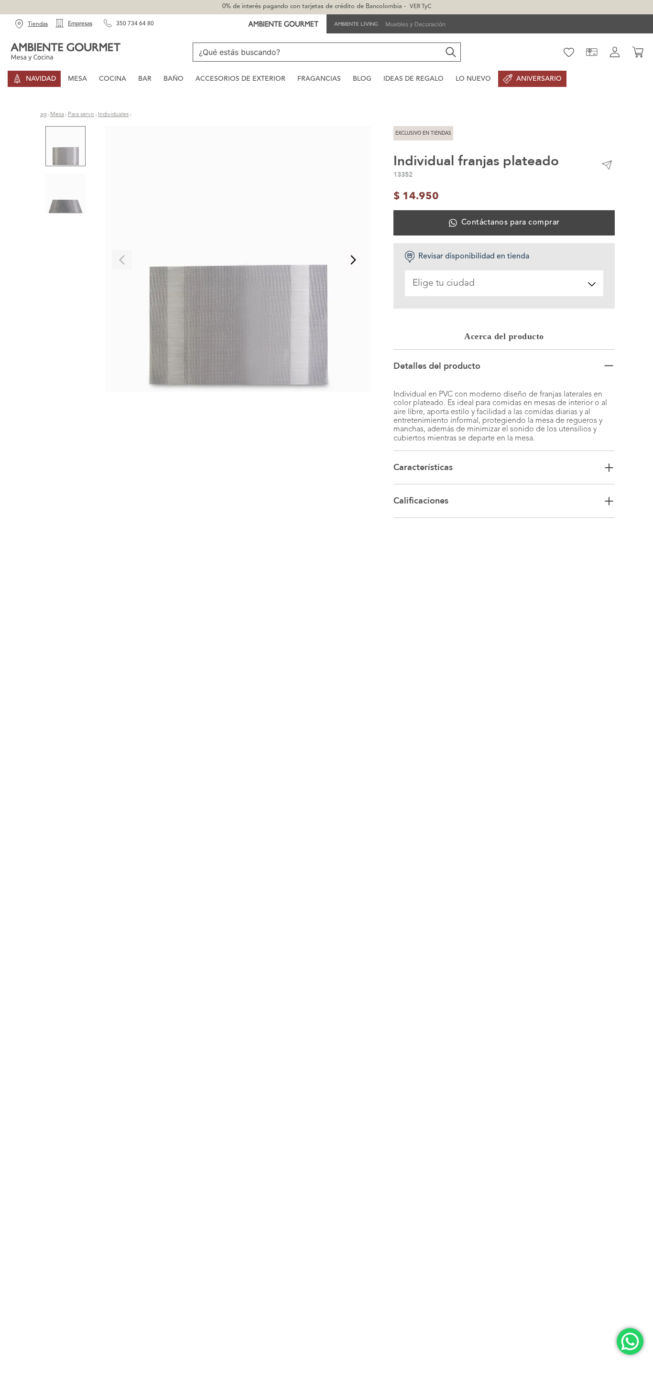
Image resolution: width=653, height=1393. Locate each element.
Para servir (81, 115)
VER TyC (420, 7)
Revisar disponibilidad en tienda (473, 256)
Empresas (80, 24)
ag (43, 115)
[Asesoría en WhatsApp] (630, 1341)
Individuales (113, 115)
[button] (237, 260)
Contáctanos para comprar (510, 222)
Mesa (57, 115)
